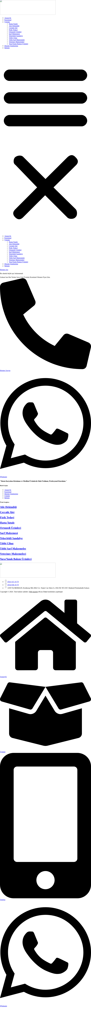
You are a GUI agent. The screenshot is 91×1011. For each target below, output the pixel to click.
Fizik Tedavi (13, 30)
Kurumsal (7, 20)
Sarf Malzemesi (14, 34)
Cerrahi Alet (13, 28)
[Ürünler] (45, 750)
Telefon (2, 900)
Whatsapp (3, 1006)
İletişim (7, 48)
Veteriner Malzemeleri (16, 42)
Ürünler (7, 22)
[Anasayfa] (45, 675)
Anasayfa (7, 18)
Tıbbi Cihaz (13, 38)
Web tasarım (33, 592)
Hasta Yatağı (13, 24)
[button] (45, 142)
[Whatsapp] (45, 1004)
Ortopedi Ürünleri (15, 32)
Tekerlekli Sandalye (16, 36)
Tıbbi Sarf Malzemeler (17, 40)
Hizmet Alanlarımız (11, 46)
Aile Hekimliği (14, 26)
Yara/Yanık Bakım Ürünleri (18, 44)
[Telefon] (45, 898)
